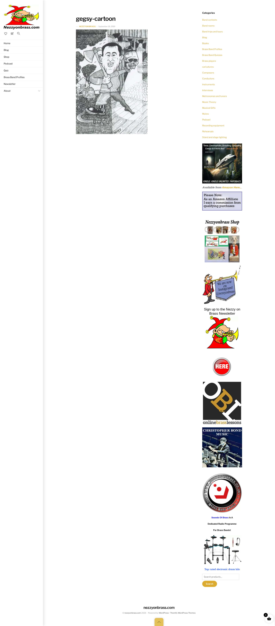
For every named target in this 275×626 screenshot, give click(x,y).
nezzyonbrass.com (132, 613)
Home (7, 43)
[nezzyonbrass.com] (21, 16)
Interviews (207, 90)
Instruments (208, 84)
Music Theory (209, 102)
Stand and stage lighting (214, 137)
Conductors (208, 78)
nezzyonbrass (87, 26)
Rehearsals (208, 131)
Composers (208, 72)
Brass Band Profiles (14, 77)
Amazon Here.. (231, 187)
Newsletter (9, 84)
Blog (6, 50)
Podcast (8, 63)
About (7, 91)
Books (205, 43)
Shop (6, 57)
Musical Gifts (209, 108)
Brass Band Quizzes (212, 55)
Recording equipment (213, 125)
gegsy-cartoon (96, 18)
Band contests (209, 19)
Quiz (6, 70)
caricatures (208, 66)
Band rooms (208, 25)
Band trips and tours (212, 31)
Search (209, 583)
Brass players (209, 61)
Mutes (205, 113)
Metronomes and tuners (214, 96)
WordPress (164, 613)
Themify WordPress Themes (183, 613)
